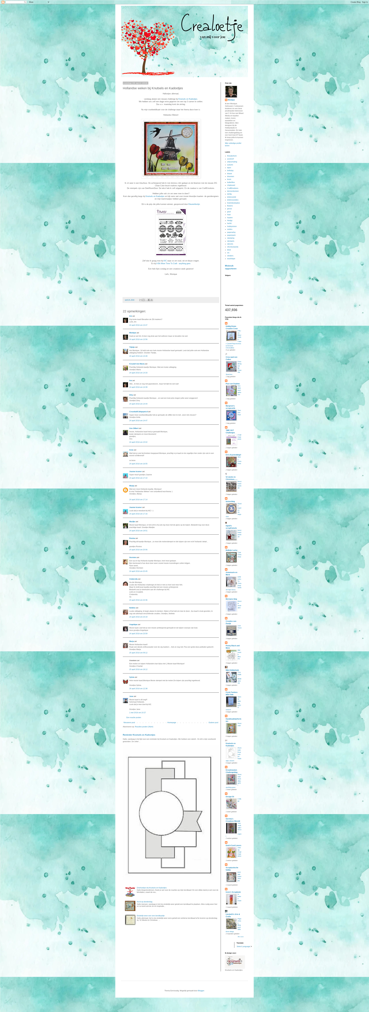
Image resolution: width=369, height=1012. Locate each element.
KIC (165, 261)
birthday (230, 171)
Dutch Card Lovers (233, 845)
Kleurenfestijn (194, 204)
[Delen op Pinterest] (151, 300)
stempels (230, 241)
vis (228, 253)
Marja (131, 641)
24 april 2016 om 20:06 (138, 550)
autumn (230, 165)
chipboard (231, 185)
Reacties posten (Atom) (144, 727)
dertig (229, 194)
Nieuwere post (129, 723)
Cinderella (133, 579)
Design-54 (230, 797)
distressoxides (232, 200)
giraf (229, 212)
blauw (229, 174)
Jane (131, 696)
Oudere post (213, 723)
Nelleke (132, 608)
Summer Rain (239, 412)
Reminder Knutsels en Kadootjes (139, 735)
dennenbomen (233, 191)
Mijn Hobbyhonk (232, 670)
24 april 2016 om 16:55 (138, 464)
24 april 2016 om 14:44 (138, 404)
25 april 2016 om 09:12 (138, 653)
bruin (229, 179)
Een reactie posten (133, 718)
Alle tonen (241, 936)
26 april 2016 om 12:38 (138, 689)
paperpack (231, 235)
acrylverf (230, 159)
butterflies (231, 182)
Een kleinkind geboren (239, 390)
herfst (229, 223)
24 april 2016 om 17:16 (138, 514)
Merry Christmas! (239, 461)
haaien (230, 218)
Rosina (132, 538)
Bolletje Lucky (231, 550)
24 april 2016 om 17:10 (138, 478)
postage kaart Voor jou (239, 876)
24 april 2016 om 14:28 (138, 356)
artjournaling (232, 162)
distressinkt (231, 197)
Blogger (201, 991)
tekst (229, 250)
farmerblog (230, 501)
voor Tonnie (239, 628)
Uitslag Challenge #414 (239, 852)
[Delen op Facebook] (148, 300)
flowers (230, 206)
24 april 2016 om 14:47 (138, 421)
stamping (230, 238)
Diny (131, 395)
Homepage (171, 723)
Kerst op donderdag (144, 902)
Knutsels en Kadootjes (187, 99)
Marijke (132, 522)
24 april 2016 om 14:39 (138, 387)
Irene (131, 450)
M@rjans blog (231, 599)
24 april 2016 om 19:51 (138, 531)
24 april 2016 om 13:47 (138, 325)
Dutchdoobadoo (233, 203)
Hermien (132, 557)
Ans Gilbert (134, 428)
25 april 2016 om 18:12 (138, 669)
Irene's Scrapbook (233, 892)
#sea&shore (232, 156)
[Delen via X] (146, 300)
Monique (132, 333)
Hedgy (229, 220)
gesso (229, 209)
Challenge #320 (239, 437)
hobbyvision (232, 226)
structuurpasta (232, 247)
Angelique (133, 625)
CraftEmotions (232, 188)
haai (229, 215)
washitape (231, 259)
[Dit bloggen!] (143, 300)
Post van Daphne (233, 384)
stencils (230, 244)
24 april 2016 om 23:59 (138, 634)
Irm (130, 316)
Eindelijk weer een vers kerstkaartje (151, 916)
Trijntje (132, 347)
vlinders (230, 256)
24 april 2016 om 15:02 (138, 442)
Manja (131, 486)
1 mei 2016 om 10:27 (137, 713)
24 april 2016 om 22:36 (138, 600)
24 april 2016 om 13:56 (138, 339)
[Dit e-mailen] (140, 300)
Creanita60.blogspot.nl (138, 412)
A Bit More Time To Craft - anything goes (173, 263)
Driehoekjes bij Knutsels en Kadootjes (152, 888)
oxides (229, 229)
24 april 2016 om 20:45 (138, 571)
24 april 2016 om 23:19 (138, 617)
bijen (229, 168)
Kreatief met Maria (137, 364)
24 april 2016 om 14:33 (138, 373)
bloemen (230, 176)
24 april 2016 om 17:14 (138, 500)
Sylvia (132, 677)
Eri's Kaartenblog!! (233, 455)
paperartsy (231, 232)
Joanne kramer (135, 472)
